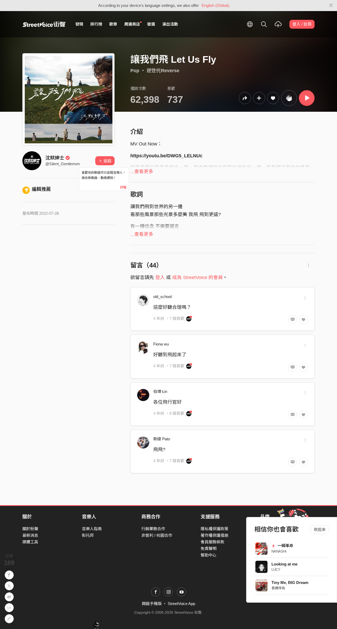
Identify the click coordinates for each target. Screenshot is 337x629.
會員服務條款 (212, 542)
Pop (134, 70)
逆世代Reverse (163, 70)
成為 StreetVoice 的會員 (197, 277)
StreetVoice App (181, 603)
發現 (79, 24)
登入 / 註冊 (302, 24)
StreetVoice (44, 24)
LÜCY (275, 570)
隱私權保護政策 (214, 528)
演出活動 (170, 24)
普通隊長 (278, 588)
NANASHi (278, 551)
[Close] (331, 5)
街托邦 (88, 535)
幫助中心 (208, 555)
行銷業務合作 (153, 528)
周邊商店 (132, 24)
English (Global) (215, 5)
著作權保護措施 (214, 535)
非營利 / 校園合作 (156, 535)
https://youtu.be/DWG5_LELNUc (166, 155)
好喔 (123, 187)
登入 (160, 277)
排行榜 (96, 24)
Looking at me (284, 564)
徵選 (151, 24)
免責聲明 (208, 548)
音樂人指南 (92, 528)
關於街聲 (30, 528)
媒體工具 (30, 542)
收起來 (320, 529)
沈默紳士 (54, 157)
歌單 (113, 24)
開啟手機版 (152, 603)
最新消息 (30, 535)
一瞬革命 (284, 545)
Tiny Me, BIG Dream (289, 582)
